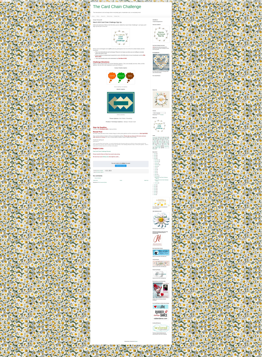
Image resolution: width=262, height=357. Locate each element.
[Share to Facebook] (109, 170)
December (155, 142)
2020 (154, 138)
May (153, 144)
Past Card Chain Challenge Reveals (102, 151)
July (156, 143)
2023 (97, 172)
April (155, 140)
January (167, 142)
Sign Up (102, 172)
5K (168, 139)
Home (93, 16)
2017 (157, 137)
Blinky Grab (109, 16)
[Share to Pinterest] (111, 170)
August (160, 140)
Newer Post (95, 180)
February (161, 142)
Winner (154, 148)
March (99, 172)
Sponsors (166, 147)
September (166, 146)
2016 (153, 137)
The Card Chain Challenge (117, 6)
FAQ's (98, 16)
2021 (158, 138)
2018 (161, 137)
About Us (103, 16)
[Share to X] (108, 170)
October (165, 144)
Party (153, 146)
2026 (165, 139)
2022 (163, 138)
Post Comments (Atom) (102, 182)
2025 (160, 139)
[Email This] (105, 170)
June (160, 143)
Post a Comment (98, 178)
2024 (156, 139)
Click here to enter (120, 166)
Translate (161, 114)
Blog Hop (166, 140)
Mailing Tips (116, 16)
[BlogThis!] (107, 170)
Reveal (158, 146)
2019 (166, 137)
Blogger (136, 341)
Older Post (146, 180)
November (159, 144)
